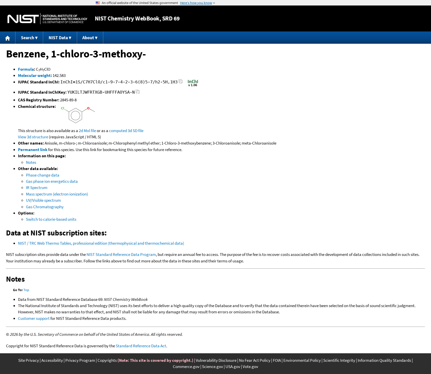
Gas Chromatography (45, 206)
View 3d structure (33, 137)
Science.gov (212, 366)
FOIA (277, 360)
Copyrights (107, 360)
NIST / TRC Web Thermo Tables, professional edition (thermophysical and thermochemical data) (101, 243)
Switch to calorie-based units (51, 219)
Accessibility (52, 360)
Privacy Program (80, 360)
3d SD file (135, 130)
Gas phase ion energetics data (52, 181)
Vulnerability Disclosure (216, 360)
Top (26, 290)
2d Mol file (87, 130)
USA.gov (232, 366)
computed (118, 130)
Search (27, 37)
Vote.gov (250, 366)
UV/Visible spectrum (43, 200)
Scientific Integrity (339, 360)
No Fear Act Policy (254, 360)
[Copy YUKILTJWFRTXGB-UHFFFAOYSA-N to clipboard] (137, 93)
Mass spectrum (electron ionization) (57, 194)
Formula (26, 69)
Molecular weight (34, 75)
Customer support (34, 318)
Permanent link (32, 149)
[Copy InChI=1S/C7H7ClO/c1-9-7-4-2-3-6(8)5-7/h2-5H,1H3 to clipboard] (180, 83)
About (88, 37)
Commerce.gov (186, 366)
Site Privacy (28, 360)
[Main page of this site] (7, 37)
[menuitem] (7, 37)
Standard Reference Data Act (141, 346)
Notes (31, 162)
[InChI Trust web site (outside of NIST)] (193, 86)
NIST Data (58, 37)
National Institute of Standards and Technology (47, 18)
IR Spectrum (36, 187)
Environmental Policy (302, 360)
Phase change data (42, 175)
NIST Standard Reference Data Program (121, 254)
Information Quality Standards (384, 360)
